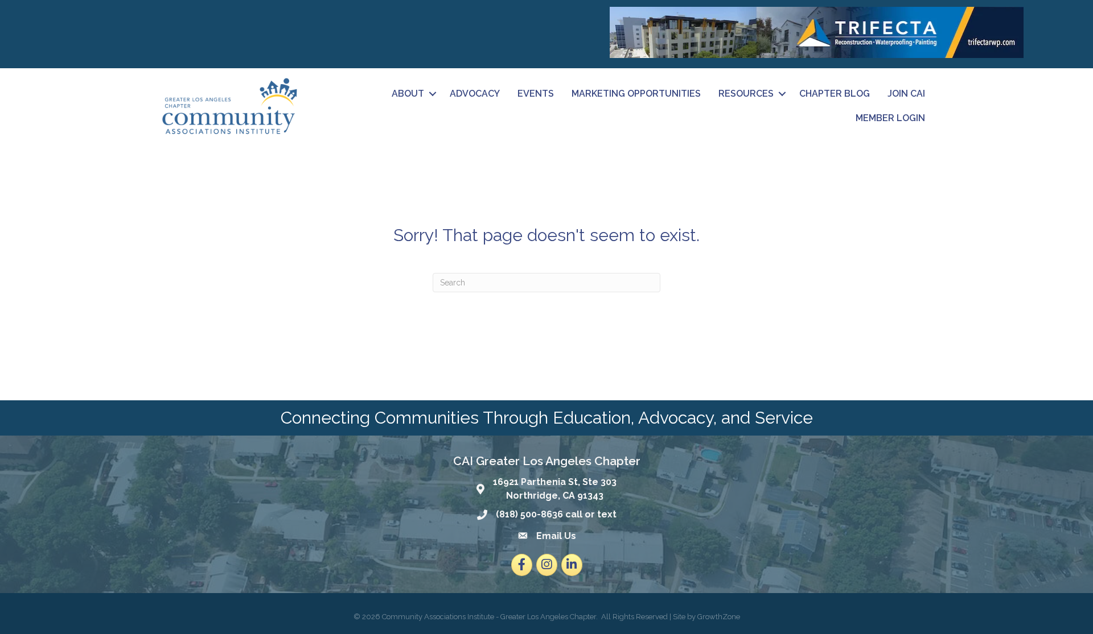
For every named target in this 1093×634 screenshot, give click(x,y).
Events (535, 93)
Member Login (890, 118)
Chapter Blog (834, 93)
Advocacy (475, 93)
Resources (746, 93)
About (408, 93)
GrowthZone (718, 616)
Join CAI (906, 93)
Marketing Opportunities (636, 93)
